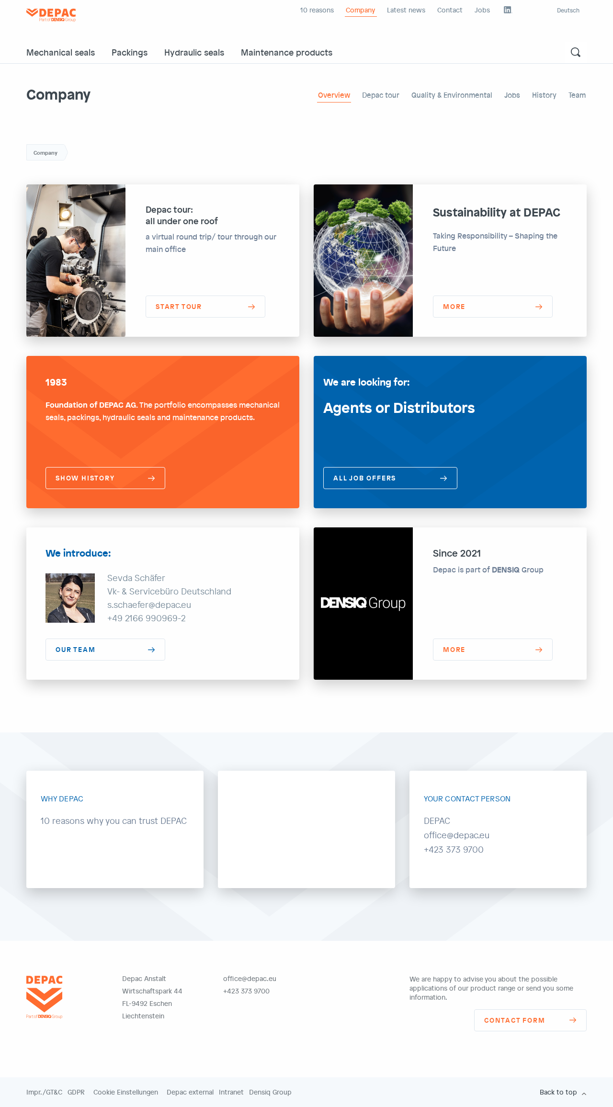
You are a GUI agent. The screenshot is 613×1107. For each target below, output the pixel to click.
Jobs (482, 9)
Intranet (231, 1092)
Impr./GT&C (44, 1092)
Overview (334, 95)
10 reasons (317, 9)
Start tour (179, 306)
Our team (75, 649)
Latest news (406, 9)
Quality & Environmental (451, 95)
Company (360, 9)
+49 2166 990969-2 (146, 618)
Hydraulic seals (194, 52)
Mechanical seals (60, 52)
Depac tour (380, 95)
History (544, 95)
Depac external (190, 1092)
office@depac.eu (249, 978)
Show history (85, 477)
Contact (450, 9)
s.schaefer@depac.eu (149, 604)
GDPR (76, 1092)
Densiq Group (270, 1092)
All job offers (364, 477)
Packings (130, 52)
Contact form (514, 1020)
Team (577, 95)
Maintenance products (286, 52)
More (454, 306)
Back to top (558, 1092)
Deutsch (568, 10)
